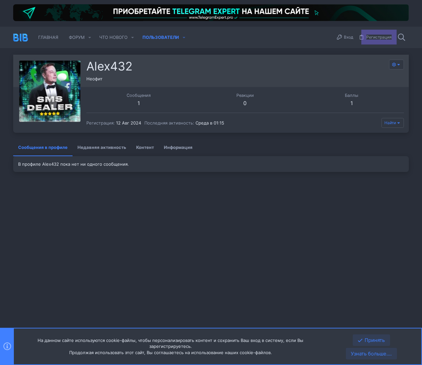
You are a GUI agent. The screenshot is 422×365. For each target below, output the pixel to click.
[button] (89, 37)
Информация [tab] (178, 147)
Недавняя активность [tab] (101, 147)
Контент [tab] (145, 147)
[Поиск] (401, 37)
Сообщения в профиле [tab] (43, 147)
